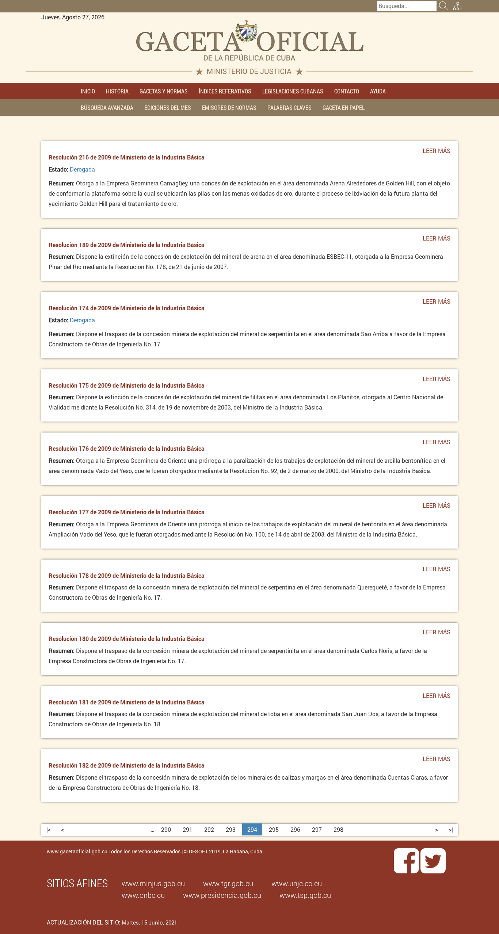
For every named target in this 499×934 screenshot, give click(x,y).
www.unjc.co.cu (296, 883)
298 (338, 829)
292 (209, 829)
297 (317, 829)
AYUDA (378, 91)
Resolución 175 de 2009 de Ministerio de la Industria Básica (127, 385)
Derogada (82, 169)
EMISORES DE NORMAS (229, 107)
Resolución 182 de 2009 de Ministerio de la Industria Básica (127, 765)
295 (274, 829)
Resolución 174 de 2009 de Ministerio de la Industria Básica (127, 308)
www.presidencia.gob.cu (222, 895)
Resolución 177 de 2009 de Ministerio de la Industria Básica (127, 512)
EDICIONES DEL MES (167, 107)
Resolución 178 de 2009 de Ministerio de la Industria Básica (127, 575)
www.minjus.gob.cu (153, 883)
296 (295, 829)
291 (188, 829)
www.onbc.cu (143, 895)
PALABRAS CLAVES (289, 107)
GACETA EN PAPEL (344, 107)
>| (451, 829)
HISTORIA (117, 91)
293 (231, 829)
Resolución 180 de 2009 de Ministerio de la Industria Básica (127, 638)
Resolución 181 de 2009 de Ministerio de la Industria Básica (127, 702)
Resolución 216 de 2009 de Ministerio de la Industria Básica (127, 157)
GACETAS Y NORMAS (164, 91)
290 (166, 829)
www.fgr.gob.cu (228, 883)
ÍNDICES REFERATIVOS (225, 91)
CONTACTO (346, 91)
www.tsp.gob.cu (305, 895)
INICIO (88, 91)
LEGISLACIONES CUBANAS (292, 91)
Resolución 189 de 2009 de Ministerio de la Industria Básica (127, 245)
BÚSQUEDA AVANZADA (107, 107)
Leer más (436, 153)
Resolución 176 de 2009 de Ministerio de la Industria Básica (127, 448)
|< (48, 829)
